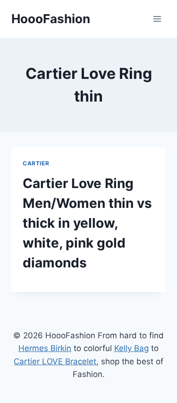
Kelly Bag (131, 348)
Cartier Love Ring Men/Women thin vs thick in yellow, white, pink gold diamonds (87, 223)
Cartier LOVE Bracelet (55, 361)
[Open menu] (157, 18)
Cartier (36, 163)
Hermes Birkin (44, 348)
